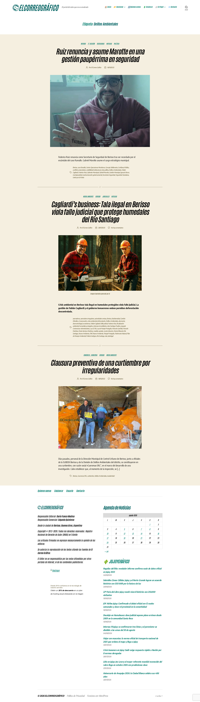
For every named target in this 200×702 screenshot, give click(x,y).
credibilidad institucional (93, 170)
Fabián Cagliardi (95, 324)
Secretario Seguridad (109, 175)
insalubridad (110, 476)
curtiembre (90, 476)
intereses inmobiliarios (100, 326)
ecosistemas (86, 324)
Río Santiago (100, 336)
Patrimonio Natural (120, 334)
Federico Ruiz (82, 172)
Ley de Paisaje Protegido (104, 329)
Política (116, 44)
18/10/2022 (101, 379)
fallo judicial (104, 324)
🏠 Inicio (108, 7)
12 (124, 533)
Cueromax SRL (82, 476)
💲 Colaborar (148, 7)
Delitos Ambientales (115, 170)
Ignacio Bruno (125, 172)
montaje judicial (77, 175)
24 (107, 542)
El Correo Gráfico (96, 67)
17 (107, 538)
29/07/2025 (101, 228)
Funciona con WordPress (97, 695)
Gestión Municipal (114, 172)
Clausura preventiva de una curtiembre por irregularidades (100, 366)
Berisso (83, 44)
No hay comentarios (117, 228)
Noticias (109, 44)
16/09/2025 (110, 67)
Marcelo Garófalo (117, 329)
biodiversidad (116, 319)
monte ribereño (108, 331)
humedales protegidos (86, 326)
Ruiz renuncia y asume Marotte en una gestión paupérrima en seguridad (100, 55)
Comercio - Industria (90, 355)
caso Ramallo (82, 167)
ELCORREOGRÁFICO (54, 695)
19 (124, 538)
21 (141, 538)
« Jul (106, 551)
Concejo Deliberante (111, 167)
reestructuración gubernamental (92, 175)
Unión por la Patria (78, 177)
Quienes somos (44, 491)
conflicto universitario (79, 170)
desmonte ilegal (77, 324)
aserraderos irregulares (87, 319)
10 (107, 533)
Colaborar (58, 491)
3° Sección (91, 44)
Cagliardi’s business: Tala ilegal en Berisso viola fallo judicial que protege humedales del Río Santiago (100, 212)
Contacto (80, 491)
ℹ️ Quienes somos (134, 7)
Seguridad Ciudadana (122, 175)
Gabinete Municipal (93, 172)
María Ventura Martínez (86, 331)
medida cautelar (98, 331)
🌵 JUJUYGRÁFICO (116, 561)
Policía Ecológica (91, 336)
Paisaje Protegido (109, 334)
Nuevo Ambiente (84, 334)
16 (158, 533)
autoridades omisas (100, 319)
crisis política (105, 170)
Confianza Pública (123, 167)
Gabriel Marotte (104, 172)
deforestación (101, 321)
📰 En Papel (159, 7)
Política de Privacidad (76, 695)
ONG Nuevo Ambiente (96, 334)
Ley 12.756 (93, 329)
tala (106, 336)
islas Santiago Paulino (113, 326)
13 (133, 533)
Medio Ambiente (88, 196)
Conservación (83, 321)
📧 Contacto (172, 7)
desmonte (122, 321)
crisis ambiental (92, 321)
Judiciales (105, 196)
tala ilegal (110, 336)
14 (141, 533)
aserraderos (76, 319)
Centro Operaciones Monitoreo (95, 167)
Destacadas (100, 44)
